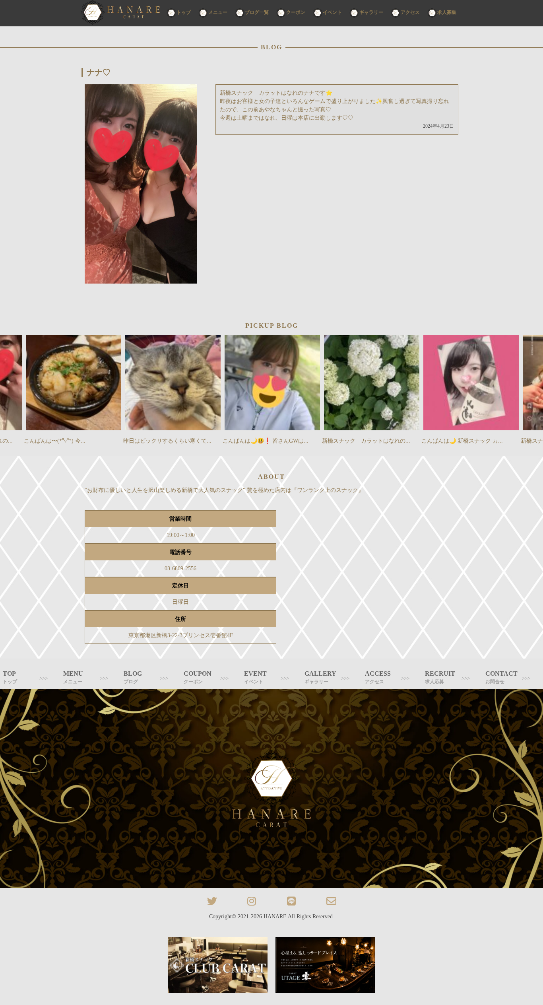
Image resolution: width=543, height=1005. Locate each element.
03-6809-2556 (180, 569)
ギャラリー (371, 12)
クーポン (295, 12)
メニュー (217, 12)
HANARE (275, 916)
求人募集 (446, 12)
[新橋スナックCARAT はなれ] (120, 13)
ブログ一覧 (257, 12)
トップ (183, 12)
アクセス (410, 12)
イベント (332, 12)
